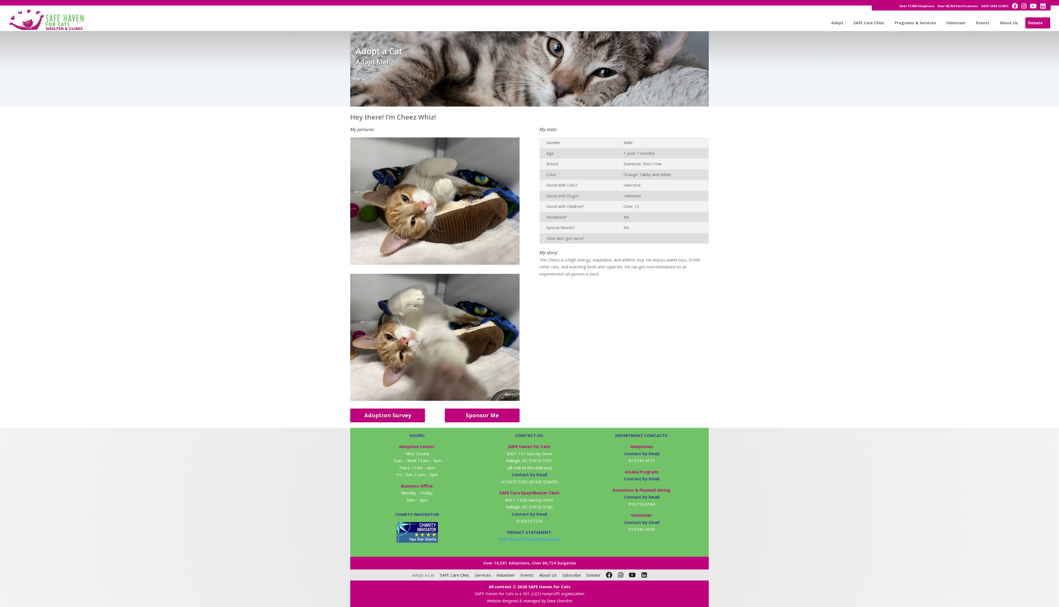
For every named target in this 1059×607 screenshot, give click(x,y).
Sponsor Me (482, 415)
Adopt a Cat (423, 575)
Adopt (837, 22)
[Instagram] (620, 575)
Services (483, 575)
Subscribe (571, 575)
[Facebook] (609, 575)
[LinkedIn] (644, 575)
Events (983, 22)
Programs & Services (915, 22)
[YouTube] (632, 575)
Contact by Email (641, 453)
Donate (1035, 22)
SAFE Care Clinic (869, 22)
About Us (1009, 22)
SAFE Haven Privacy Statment (529, 539)
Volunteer (956, 22)
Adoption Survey (387, 415)
